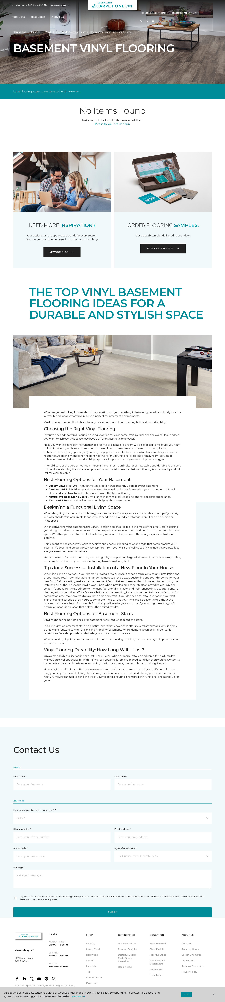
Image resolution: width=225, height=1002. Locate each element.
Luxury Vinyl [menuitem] (93, 949)
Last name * (120, 776)
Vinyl (48, 32)
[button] (141, 21)
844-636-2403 (58, 5)
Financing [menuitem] (91, 983)
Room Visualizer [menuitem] (127, 943)
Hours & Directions (153, 13)
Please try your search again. (112, 124)
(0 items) (153, 21)
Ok (186, 994)
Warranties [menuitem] (156, 969)
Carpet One (19, 32)
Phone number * (22, 829)
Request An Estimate (185, 13)
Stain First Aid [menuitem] (157, 949)
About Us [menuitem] (187, 943)
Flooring (35, 32)
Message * (18, 867)
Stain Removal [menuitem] (158, 943)
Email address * (122, 829)
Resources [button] (38, 17)
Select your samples (159, 248)
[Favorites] (147, 21)
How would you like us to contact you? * (34, 810)
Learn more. (77, 996)
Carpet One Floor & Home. (37, 985)
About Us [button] (58, 17)
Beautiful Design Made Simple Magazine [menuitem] (127, 958)
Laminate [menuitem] (91, 966)
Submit (112, 912)
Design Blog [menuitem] (125, 967)
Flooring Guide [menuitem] (158, 954)
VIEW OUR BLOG (59, 252)
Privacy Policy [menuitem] (189, 971)
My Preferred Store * (125, 848)
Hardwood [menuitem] (92, 954)
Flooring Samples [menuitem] (127, 949)
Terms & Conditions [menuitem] (193, 966)
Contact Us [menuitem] (188, 960)
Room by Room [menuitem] (190, 949)
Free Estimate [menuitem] (94, 977)
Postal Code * (20, 848)
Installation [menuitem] (156, 975)
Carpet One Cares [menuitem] (191, 954)
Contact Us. (73, 91)
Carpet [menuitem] (90, 960)
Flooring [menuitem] (90, 943)
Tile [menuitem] (88, 971)
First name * (19, 776)
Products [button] (18, 17)
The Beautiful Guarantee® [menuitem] (157, 962)
